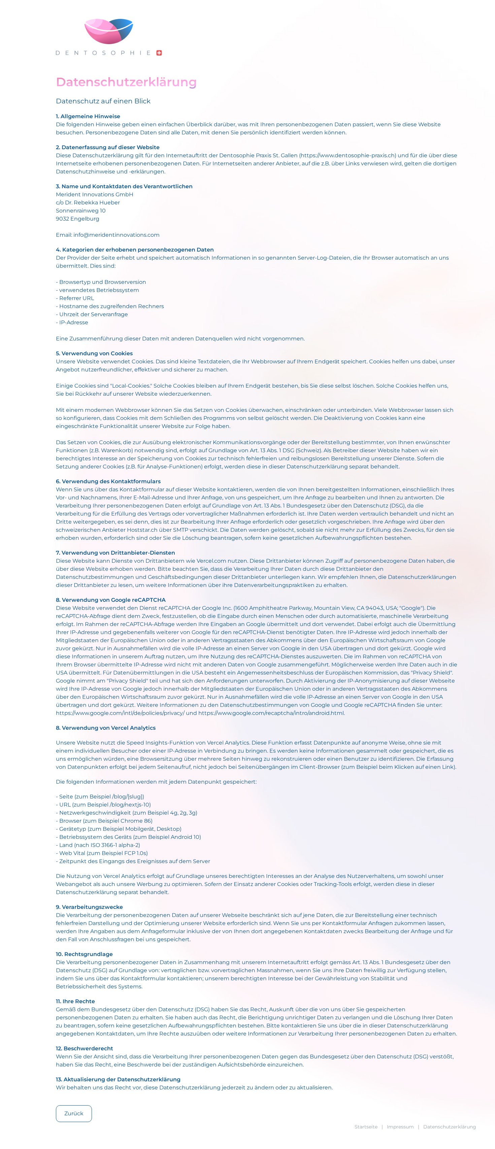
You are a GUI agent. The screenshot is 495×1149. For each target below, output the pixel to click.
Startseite (367, 1127)
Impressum (401, 1127)
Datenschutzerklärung (449, 1127)
